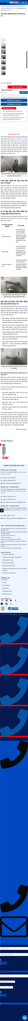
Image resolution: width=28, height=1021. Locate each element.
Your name (2, 945)
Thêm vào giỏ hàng (17, 87)
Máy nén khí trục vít (19, 6)
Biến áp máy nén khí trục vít (3, 448)
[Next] (5, 452)
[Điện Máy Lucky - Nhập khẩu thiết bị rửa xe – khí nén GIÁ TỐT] (14, 2)
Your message (3, 984)
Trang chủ (3, 6)
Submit (3, 963)
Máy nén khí (10, 6)
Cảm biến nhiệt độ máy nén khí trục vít (12, 185)
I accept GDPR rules (4, 958)
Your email (2, 979)
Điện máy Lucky (6, 389)
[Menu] (2, 2)
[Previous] (1, 452)
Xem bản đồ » (19, 111)
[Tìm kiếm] (23, 2)
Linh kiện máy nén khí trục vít (8, 8)
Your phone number (4, 951)
